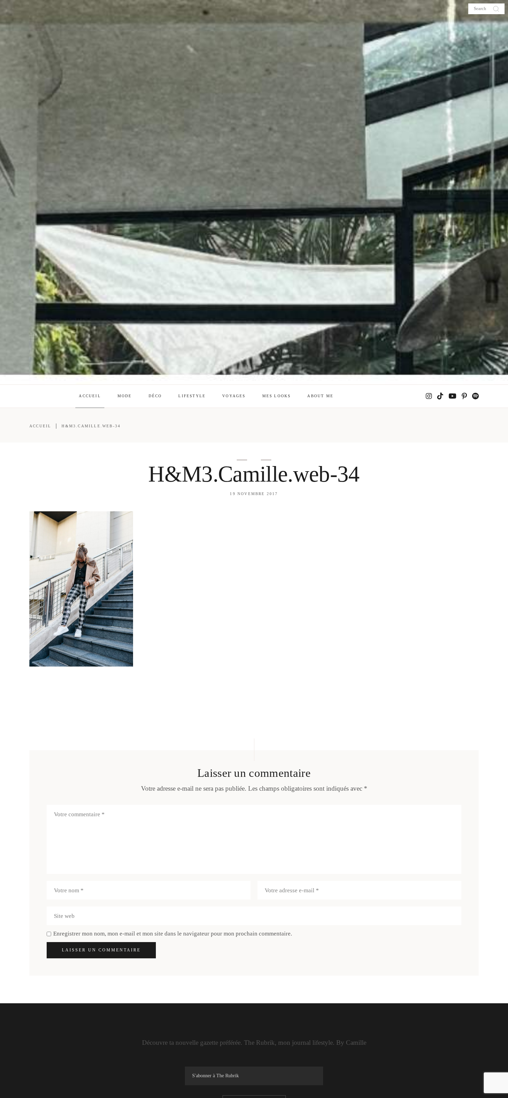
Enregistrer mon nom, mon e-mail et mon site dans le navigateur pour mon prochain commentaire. (172, 933)
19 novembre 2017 (254, 494)
